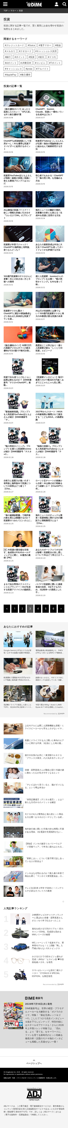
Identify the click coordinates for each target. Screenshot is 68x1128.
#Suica (31, 45)
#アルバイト (42, 68)
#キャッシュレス (13, 68)
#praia (29, 68)
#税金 (58, 45)
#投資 (31, 57)
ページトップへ (34, 1063)
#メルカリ (10, 51)
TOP (6, 10)
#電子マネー (45, 45)
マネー (13, 10)
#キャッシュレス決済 (46, 51)
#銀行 (8, 57)
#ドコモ (52, 57)
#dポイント (11, 62)
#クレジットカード (14, 45)
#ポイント (20, 57)
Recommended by (50, 714)
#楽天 (41, 57)
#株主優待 (25, 74)
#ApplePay (10, 74)
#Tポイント (55, 62)
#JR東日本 (25, 62)
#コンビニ (40, 62)
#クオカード (25, 51)
